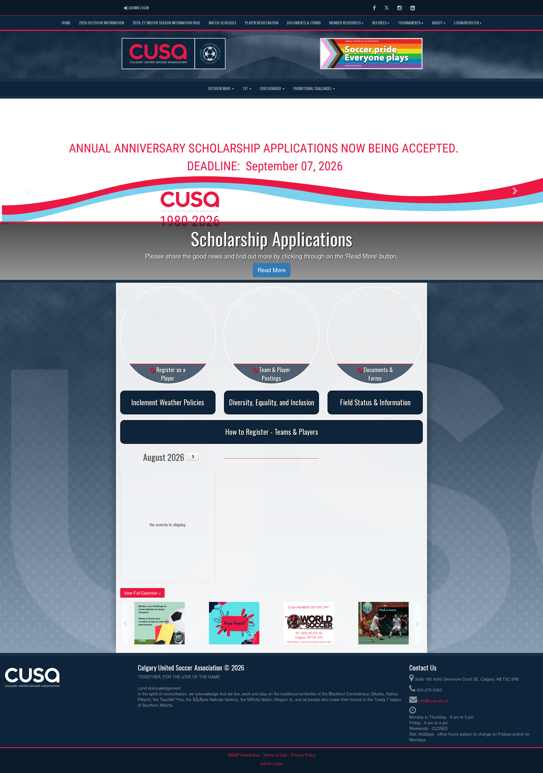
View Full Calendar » (142, 593)
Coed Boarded (271, 88)
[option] (159, 623)
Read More (272, 270)
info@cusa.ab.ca (433, 700)
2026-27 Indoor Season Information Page (166, 22)
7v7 (246, 88)
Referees (379, 22)
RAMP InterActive (243, 755)
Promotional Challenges (312, 88)
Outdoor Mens (219, 88)
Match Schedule (222, 22)
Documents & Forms (304, 22)
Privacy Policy (303, 755)
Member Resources (345, 22)
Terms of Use (275, 755)
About (437, 22)
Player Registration (261, 22)
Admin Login (271, 763)
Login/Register (466, 22)
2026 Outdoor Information (101, 22)
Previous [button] (125, 623)
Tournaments (409, 22)
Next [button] (417, 623)
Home (66, 22)
